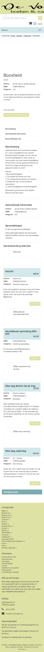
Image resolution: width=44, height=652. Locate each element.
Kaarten (5, 524)
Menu (4, 30)
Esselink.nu (22, 649)
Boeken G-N (6, 515)
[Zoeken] (40, 18)
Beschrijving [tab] (10, 129)
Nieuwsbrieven (7, 559)
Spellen (5, 530)
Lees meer (35, 304)
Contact (4, 566)
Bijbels (4, 511)
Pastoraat (27, 36)
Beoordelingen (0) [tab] (13, 139)
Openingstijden (7, 563)
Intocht (9, 271)
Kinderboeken (7, 526)
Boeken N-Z (6, 517)
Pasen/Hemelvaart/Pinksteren (13, 541)
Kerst (4, 543)
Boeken (19, 36)
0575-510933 (10, 609)
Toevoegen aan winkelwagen (16, 115)
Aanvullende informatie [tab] (15, 134)
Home (13, 36)
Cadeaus (5, 519)
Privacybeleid (6, 570)
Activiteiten (6, 561)
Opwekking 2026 (8, 539)
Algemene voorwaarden (10, 568)
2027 (4, 546)
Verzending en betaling (10, 572)
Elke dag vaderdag (15, 450)
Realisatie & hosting (31, 647)
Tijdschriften (6, 532)
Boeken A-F (6, 513)
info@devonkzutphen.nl (15, 591)
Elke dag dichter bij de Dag (20, 385)
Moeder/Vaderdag (8, 548)
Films (4, 522)
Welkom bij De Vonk (9, 557)
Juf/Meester (6, 537)
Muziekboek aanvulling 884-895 (21, 332)
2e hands (5, 535)
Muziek (4, 528)
